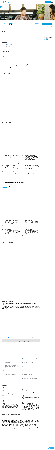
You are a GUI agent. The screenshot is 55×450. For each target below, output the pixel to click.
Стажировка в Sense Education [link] (7, 24)
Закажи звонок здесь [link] (47, 39)
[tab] (8, 338)
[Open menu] (52, 2)
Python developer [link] (8, 5)
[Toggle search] (13, 2)
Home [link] (3, 5)
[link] (1, 7)
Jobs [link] (5, 5)
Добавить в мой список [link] (47, 26)
